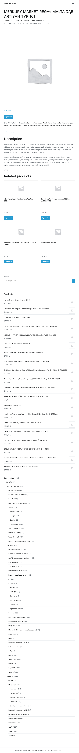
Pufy (11, 651)
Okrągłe (12, 516)
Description (10, 132)
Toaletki (11, 731)
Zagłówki (11, 735)
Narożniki (11, 634)
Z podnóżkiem (15, 609)
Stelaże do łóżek (14, 718)
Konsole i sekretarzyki (15, 621)
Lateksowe (14, 693)
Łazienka (10, 545)
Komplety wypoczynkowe (17, 617)
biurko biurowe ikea (63, 123)
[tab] (10, 132)
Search (6, 276)
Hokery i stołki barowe (16, 495)
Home (6, 20)
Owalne (12, 520)
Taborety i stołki (13, 537)
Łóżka (10, 680)
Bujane (12, 587)
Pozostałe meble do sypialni (18, 710)
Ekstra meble (10, 3)
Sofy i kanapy (13, 659)
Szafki (10, 664)
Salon (33, 20)
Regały (40, 20)
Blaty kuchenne (13, 490)
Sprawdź (8, 117)
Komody (11, 613)
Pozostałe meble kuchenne (17, 503)
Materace (11, 685)
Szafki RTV (12, 668)
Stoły (10, 507)
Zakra (49, 750)
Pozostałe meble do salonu (17, 642)
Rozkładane (14, 600)
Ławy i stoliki (12, 625)
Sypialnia (10, 676)
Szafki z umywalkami (15, 571)
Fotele (10, 583)
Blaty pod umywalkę (15, 549)
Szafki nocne (12, 723)
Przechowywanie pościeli (17, 714)
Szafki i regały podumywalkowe (19, 558)
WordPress (58, 750)
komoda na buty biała (29, 125)
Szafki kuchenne (14, 533)
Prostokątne (14, 524)
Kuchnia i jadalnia (13, 486)
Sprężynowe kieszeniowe (19, 706)
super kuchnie (55, 125)
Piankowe (13, 702)
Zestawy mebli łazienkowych (18, 575)
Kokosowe (13, 689)
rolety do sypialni (43, 125)
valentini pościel (65, 125)
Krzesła (10, 499)
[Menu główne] (73, 3)
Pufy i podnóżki (13, 647)
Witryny (11, 672)
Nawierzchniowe (15, 697)
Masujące (13, 592)
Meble (26, 20)
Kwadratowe (14, 511)
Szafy (10, 727)
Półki (10, 638)
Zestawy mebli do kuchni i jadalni (19, 541)
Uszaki (12, 604)
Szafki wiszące (13, 566)
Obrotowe (13, 596)
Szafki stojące (13, 562)
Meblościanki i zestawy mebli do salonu (22, 630)
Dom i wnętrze (16, 20)
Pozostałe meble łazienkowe (18, 554)
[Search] (73, 281)
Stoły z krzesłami (14, 528)
